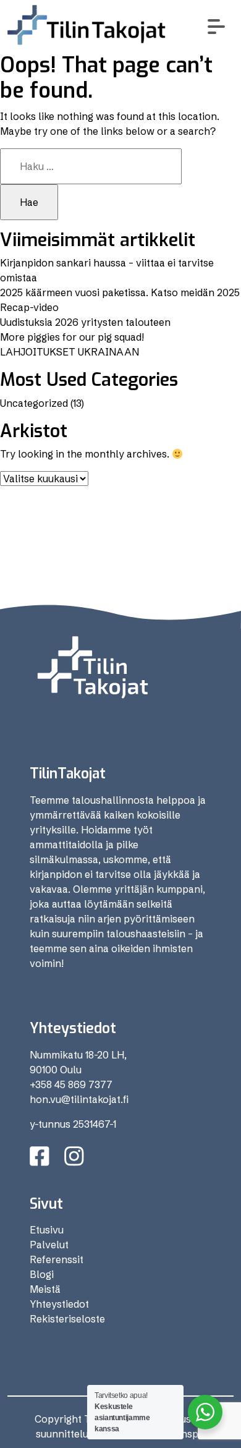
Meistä (45, 1289)
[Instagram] (74, 1156)
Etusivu (47, 1230)
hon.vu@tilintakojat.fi (79, 1099)
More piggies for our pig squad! (72, 337)
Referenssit (56, 1259)
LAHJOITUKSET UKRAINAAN (69, 352)
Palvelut (49, 1244)
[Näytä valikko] (217, 26)
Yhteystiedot (59, 1304)
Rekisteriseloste (67, 1319)
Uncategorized (34, 403)
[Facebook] (39, 1156)
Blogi (42, 1274)
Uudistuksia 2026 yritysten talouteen (85, 322)
